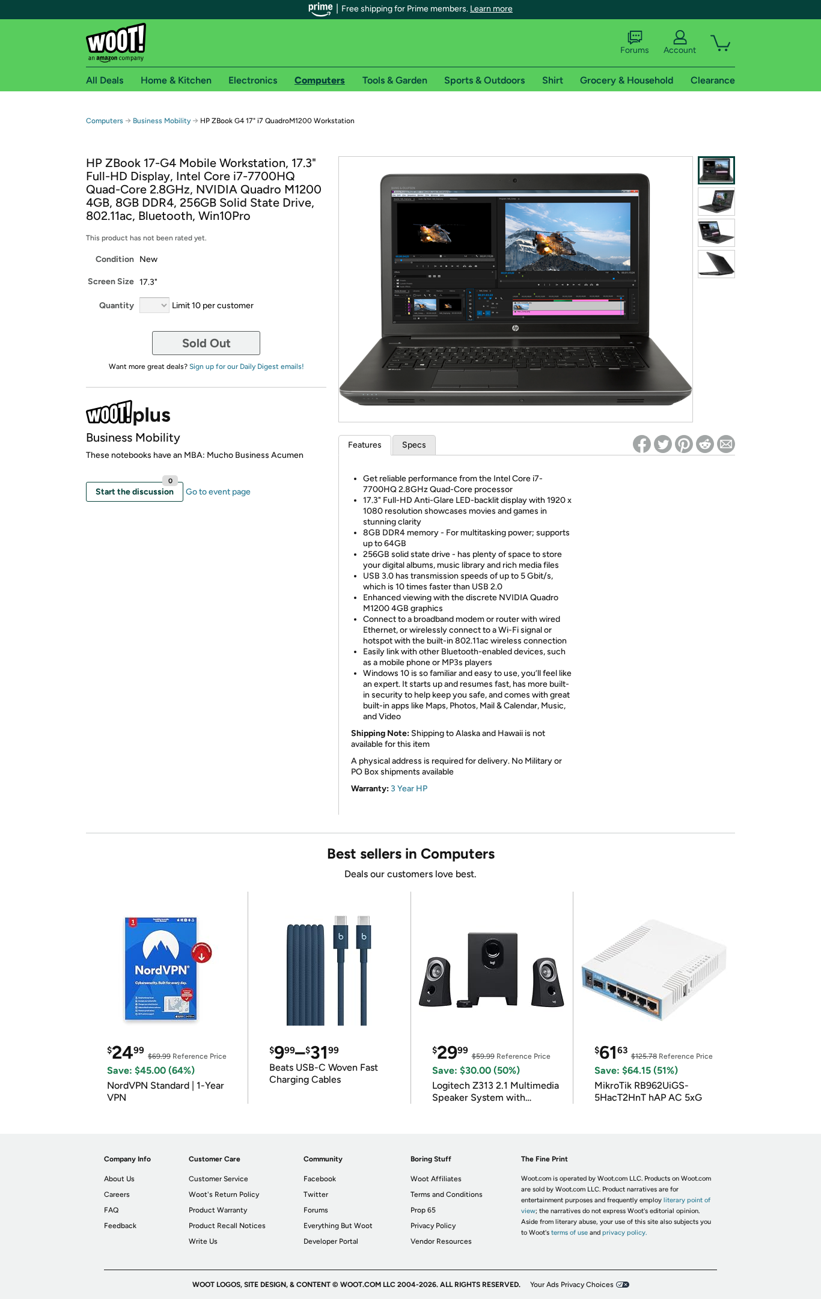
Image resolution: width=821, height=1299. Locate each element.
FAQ (111, 1210)
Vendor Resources (441, 1241)
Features (365, 445)
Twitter (316, 1194)
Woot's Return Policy (224, 1194)
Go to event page (218, 492)
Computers (104, 121)
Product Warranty (218, 1210)
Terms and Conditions (446, 1194)
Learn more (491, 9)
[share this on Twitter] (663, 444)
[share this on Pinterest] (684, 444)
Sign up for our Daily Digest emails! (246, 366)
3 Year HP (409, 788)
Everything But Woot (338, 1225)
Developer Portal (331, 1241)
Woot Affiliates (436, 1179)
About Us (119, 1179)
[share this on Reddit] (705, 444)
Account (680, 50)
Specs (414, 445)
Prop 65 (423, 1210)
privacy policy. (624, 1233)
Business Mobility (162, 121)
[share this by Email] (726, 444)
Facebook (320, 1179)
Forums (634, 50)
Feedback (120, 1225)
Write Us (203, 1241)
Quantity (116, 305)
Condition (115, 259)
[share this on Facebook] (642, 444)
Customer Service (218, 1179)
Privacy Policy (433, 1225)
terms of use (569, 1233)
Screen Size (111, 281)
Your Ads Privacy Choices (572, 1284)
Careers (117, 1194)
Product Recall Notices (227, 1225)
